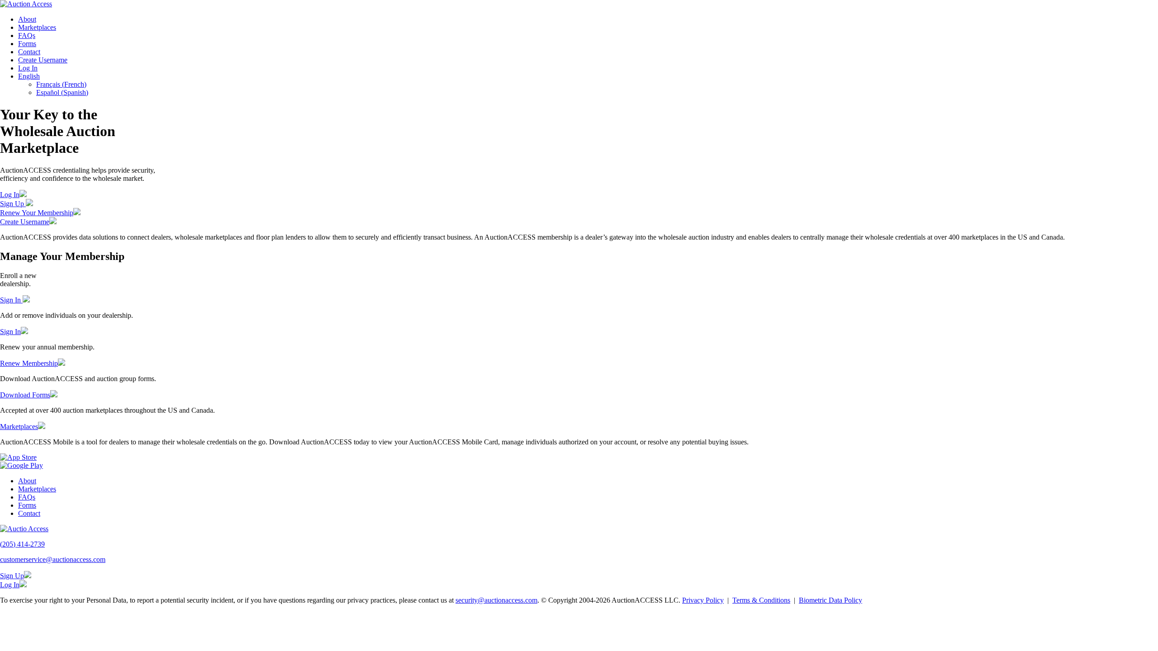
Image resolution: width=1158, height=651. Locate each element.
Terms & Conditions (761, 600)
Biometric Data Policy (830, 600)
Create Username (42, 60)
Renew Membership (29, 363)
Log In (28, 68)
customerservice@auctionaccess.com (52, 559)
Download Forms (25, 395)
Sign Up (13, 204)
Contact (29, 52)
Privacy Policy (703, 600)
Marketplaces (37, 27)
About (27, 19)
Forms (27, 43)
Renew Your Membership (36, 213)
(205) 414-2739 (22, 544)
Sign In (11, 300)
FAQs (26, 35)
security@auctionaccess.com (496, 600)
